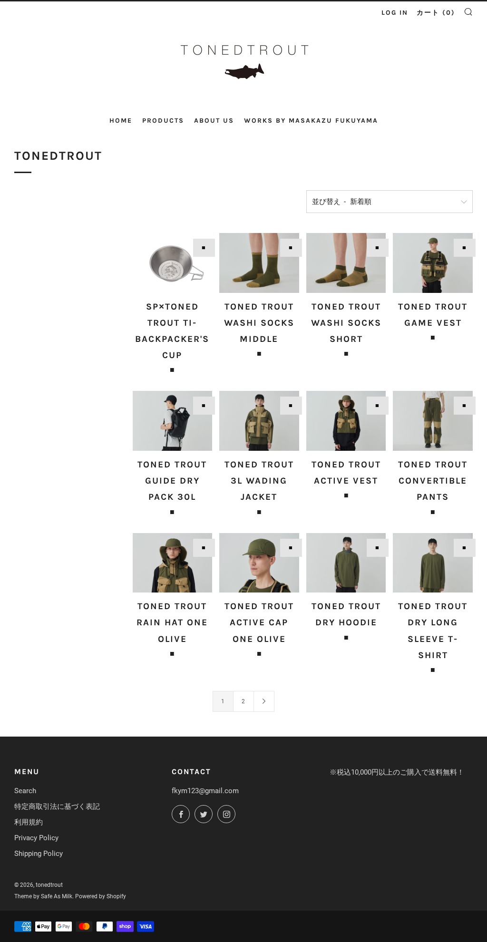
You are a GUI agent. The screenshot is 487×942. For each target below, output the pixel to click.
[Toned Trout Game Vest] (433, 263)
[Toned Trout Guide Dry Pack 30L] (173, 421)
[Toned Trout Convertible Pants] (433, 421)
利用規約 (28, 822)
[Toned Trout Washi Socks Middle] (259, 263)
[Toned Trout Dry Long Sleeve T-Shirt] (433, 563)
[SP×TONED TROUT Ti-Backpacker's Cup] (173, 263)
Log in (394, 13)
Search (25, 791)
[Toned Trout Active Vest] (346, 421)
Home (120, 121)
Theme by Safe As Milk (43, 896)
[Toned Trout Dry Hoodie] (346, 563)
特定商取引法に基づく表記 (57, 806)
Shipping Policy (38, 853)
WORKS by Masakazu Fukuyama (311, 121)
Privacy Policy (36, 838)
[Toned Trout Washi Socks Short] (346, 263)
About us (214, 121)
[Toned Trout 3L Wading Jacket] (259, 421)
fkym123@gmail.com (205, 791)
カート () (436, 13)
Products (163, 121)
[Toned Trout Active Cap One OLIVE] (259, 563)
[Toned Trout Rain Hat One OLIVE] (173, 563)
